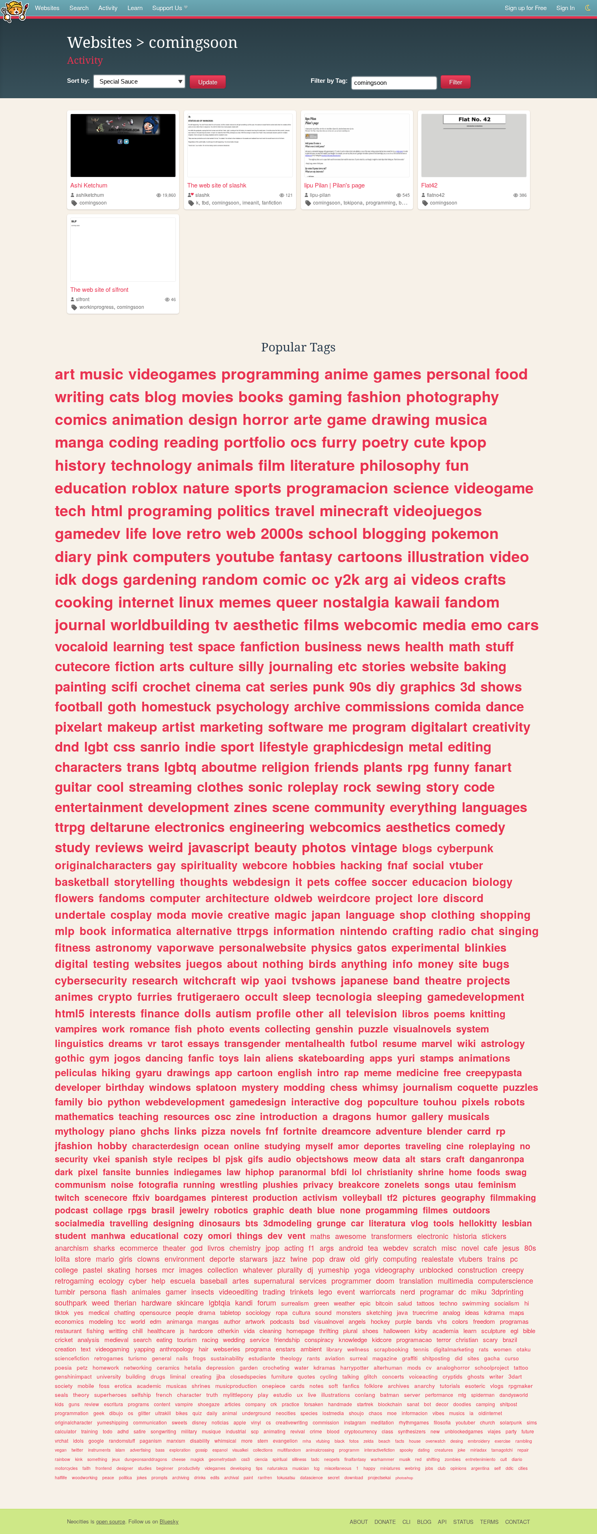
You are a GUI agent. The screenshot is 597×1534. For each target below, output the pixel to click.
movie (207, 914)
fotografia (158, 1184)
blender (444, 1131)
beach (384, 1441)
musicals (468, 1116)
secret (334, 1477)
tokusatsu (286, 1477)
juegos (204, 963)
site (468, 963)
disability (200, 1440)
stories (383, 665)
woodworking (84, 1477)
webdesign (261, 881)
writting (118, 1330)
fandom (472, 601)
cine (455, 1146)
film (271, 465)
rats (484, 1349)
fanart (493, 766)
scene (290, 806)
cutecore (82, 665)
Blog (424, 1521)
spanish (131, 1159)
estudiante (262, 1358)
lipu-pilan (320, 194)
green (321, 1303)
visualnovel (329, 1321)
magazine (384, 1358)
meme (378, 1072)
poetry (385, 441)
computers (172, 556)
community (349, 806)
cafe (491, 1247)
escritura (113, 1403)
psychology (252, 705)
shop (413, 914)
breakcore (359, 1184)
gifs (255, 1159)
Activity (108, 7)
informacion (415, 1412)
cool (110, 786)
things (250, 1235)
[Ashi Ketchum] (123, 145)
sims (532, 1422)
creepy (513, 1269)
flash (119, 1291)
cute (429, 441)
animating (275, 1431)
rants (313, 1358)
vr (151, 1043)
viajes (494, 1431)
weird (165, 846)
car (357, 1223)
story (442, 786)
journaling (301, 665)
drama (206, 1312)
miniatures (390, 1468)
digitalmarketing (454, 1349)
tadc (315, 1459)
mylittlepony (238, 1394)
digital (71, 963)
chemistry (245, 1247)
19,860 (169, 195)
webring (412, 1468)
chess (343, 1087)
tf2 (392, 1197)
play (263, 1394)
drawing (401, 419)
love (167, 533)
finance (160, 1013)
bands (424, 1321)
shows (501, 686)
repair (523, 1450)
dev (275, 1235)
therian (125, 1302)
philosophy (400, 465)
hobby (112, 1145)
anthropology (177, 1348)
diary (73, 556)
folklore (373, 1386)
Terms (489, 1521)
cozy (193, 1235)
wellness (358, 1349)
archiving (180, 1477)
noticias (220, 1422)
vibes (438, 1412)
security (71, 1159)
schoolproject (492, 1367)
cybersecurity (91, 980)
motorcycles (66, 1468)
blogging (394, 533)
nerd (407, 1291)
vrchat (61, 1440)
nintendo (363, 930)
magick (197, 1459)
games (397, 373)
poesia (63, 1367)
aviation (335, 1358)
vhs (442, 1321)
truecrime (425, 1312)
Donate (385, 1521)
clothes (220, 786)
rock (357, 786)
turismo (137, 1358)
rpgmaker (520, 1386)
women (502, 1349)
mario (105, 1258)
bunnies (152, 1172)
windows (170, 1087)
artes (240, 1280)
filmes (435, 1210)
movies (208, 396)
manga (79, 441)
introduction (289, 1116)
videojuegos (437, 510)
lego (325, 1291)
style (163, 1159)
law (233, 1172)
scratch (425, 1247)
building (136, 1376)
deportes (382, 1146)
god (196, 1247)
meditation (382, 1422)
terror (444, 1339)
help (158, 1280)
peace (108, 1477)
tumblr (65, 1291)
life (136, 533)
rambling (523, 1441)
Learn (135, 7)
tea (373, 1247)
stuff (499, 645)
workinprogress (97, 306)
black (339, 1441)
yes (79, 1312)
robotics (231, 1210)
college (66, 1269)
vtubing (323, 1441)
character (189, 1394)
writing (79, 396)
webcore (265, 865)
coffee (351, 881)
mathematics (84, 1116)
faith (86, 1468)
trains (496, 1258)
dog (353, 1101)
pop (318, 1258)
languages (494, 806)
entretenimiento (480, 1459)
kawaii (417, 601)
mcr (168, 1269)
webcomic (380, 624)
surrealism (295, 1303)
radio (452, 930)
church (487, 1422)
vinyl (256, 1422)
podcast (71, 1210)
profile (273, 1013)
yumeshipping (112, 1422)
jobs (429, 1468)
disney (199, 1422)
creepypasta (494, 1072)
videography (395, 1269)
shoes (370, 1330)
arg (377, 579)
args (327, 1247)
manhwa (108, 1235)
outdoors (471, 1210)
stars (430, 1159)
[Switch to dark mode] (588, 8)
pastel (92, 1269)
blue (326, 1210)
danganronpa (496, 1159)
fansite (117, 1172)
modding (304, 1087)
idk (66, 579)
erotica (123, 1386)
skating (118, 1269)
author (232, 1321)
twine (298, 1258)
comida (458, 705)
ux (300, 1394)
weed (100, 1302)
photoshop (404, 1477)
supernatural (274, 1280)
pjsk (234, 1159)
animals (225, 465)
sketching (379, 1312)
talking (350, 1376)
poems (449, 1013)
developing (240, 1468)
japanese (364, 980)
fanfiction (272, 202)
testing (111, 963)
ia (471, 1412)
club (442, 1468)
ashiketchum (90, 194)
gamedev (88, 533)
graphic (268, 1210)
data (391, 1159)
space (216, 645)
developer (78, 1087)
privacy (318, 1184)
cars (523, 624)
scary (490, 1339)
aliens (279, 1057)
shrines (201, 1386)
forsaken (313, 1403)
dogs (100, 579)
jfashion (74, 1145)
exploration (179, 1450)
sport (237, 746)
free (452, 1072)
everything (423, 806)
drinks (199, 1477)
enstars (286, 1348)
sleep (297, 996)
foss (104, 1386)
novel (470, 1247)
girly (371, 1258)
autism (233, 1013)
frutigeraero (208, 996)
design (213, 419)
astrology (503, 1043)
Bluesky (169, 1521)
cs (268, 1422)
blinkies (485, 947)
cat (255, 686)
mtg (462, 1394)
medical (99, 1312)
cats (124, 396)
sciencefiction (72, 1358)
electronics (190, 826)
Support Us (167, 7)
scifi (124, 686)
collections (263, 1450)
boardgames (180, 1197)
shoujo (356, 1412)
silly (251, 665)
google (96, 1440)
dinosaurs (219, 1223)
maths (320, 1235)
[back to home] (15, 11)
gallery (427, 1116)
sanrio (160, 746)
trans (143, 766)
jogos (127, 1057)
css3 (245, 1459)
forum (266, 1302)
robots (509, 1101)
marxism (176, 1440)
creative (249, 914)
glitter (144, 1412)
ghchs (155, 1131)
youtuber (465, 1422)
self (497, 1468)
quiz (197, 1412)
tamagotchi (502, 1450)
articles (232, 1403)
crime (316, 1431)
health (424, 645)
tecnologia (344, 996)
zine (245, 1116)
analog (451, 1312)
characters (88, 766)
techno (448, 1303)
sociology (258, 1312)
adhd (123, 1431)
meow (365, 1159)
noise (122, 1184)
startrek (365, 1403)
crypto (115, 996)
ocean (216, 1146)
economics (69, 1321)
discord (463, 897)
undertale (80, 914)
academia (446, 1330)
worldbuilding (160, 624)
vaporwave (185, 947)
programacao (414, 1339)
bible (529, 1330)
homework (106, 1367)
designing (173, 1223)
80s (530, 1247)
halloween (396, 1330)
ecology (111, 1280)
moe (392, 1412)
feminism (497, 1184)
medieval (116, 1339)
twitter (77, 1450)
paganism (151, 1440)
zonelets (402, 1184)
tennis (421, 1349)
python (124, 1101)
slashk (202, 194)
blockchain (390, 1403)
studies (144, 1468)
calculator (65, 1431)
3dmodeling (287, 1223)
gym (99, 1057)
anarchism (72, 1247)
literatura (387, 1223)
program (379, 726)
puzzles (520, 1087)
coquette (477, 1087)
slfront (82, 298)
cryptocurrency (360, 1431)
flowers (74, 897)
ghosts (476, 1376)
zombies (453, 1459)
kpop (468, 441)
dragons (352, 1116)
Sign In (565, 7)
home (460, 1172)
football (79, 705)
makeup (132, 726)
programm (349, 1450)
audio (279, 1159)
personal (458, 373)
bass (160, 1450)
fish (183, 1028)
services (313, 1280)
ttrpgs (252, 930)
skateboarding (331, 1057)
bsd (304, 1321)
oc (320, 579)
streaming (160, 786)
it (298, 881)
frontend (103, 1468)
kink (78, 1459)
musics (457, 1412)
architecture (237, 897)
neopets (332, 1459)
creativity (501, 726)
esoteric (475, 1386)
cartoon (255, 1072)
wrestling (239, 1184)
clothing (453, 914)
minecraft (354, 510)
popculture (393, 1101)
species (309, 1412)
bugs (495, 963)
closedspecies (248, 1376)
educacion (439, 881)
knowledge (353, 1339)
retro (203, 533)
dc (462, 1291)
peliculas (76, 1072)
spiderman (483, 1394)
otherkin (228, 1330)
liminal (178, 1376)
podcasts (282, 1321)
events (244, 1028)
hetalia (192, 1367)
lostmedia (333, 1412)
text (86, 1348)
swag (516, 1172)
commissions (387, 705)
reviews (119, 846)
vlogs (497, 1386)
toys (229, 1057)
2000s (282, 533)
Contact (517, 1521)
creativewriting (292, 1422)
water (301, 1367)
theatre (443, 980)
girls (125, 1258)
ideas (472, 1312)
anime (346, 373)
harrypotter (354, 1367)
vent (296, 1235)
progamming (392, 1210)
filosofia (442, 1422)
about (242, 963)
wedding (234, 1339)
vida (249, 1330)
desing (456, 1441)
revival (297, 1431)
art (65, 373)
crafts (485, 579)
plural (350, 1330)
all (335, 1013)
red (418, 1459)
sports (257, 487)
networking (138, 1367)
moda (171, 914)
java (402, 1312)
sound (323, 1312)
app (223, 1072)
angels (357, 1321)
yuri (406, 1057)
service (259, 1339)
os (130, 1412)
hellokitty (478, 1223)
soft (333, 1386)
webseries (226, 1348)
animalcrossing (320, 1450)
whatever (258, 1269)
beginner (164, 1468)
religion (285, 766)
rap (351, 1072)
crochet (166, 686)
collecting (288, 1028)
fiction (135, 665)
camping (485, 1403)
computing (400, 1258)
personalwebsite (262, 947)
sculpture (493, 1330)
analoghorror (453, 1367)
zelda (368, 1441)
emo (486, 624)
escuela (182, 1280)
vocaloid (81, 645)
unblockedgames (464, 1431)
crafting (413, 930)
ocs (303, 441)
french (164, 1394)
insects (202, 1291)
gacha (492, 1358)
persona (93, 1291)
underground (256, 1412)
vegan (61, 1450)
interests (112, 1013)
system (472, 1028)
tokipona (353, 202)
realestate (438, 1258)
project (394, 897)
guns (74, 1403)
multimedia (455, 1280)
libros (415, 1013)
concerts (393, 1376)
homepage (300, 1330)
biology (492, 881)
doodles (462, 1403)
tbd (205, 202)
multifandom (289, 1450)
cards (297, 1386)
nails (182, 1358)
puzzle (373, 1028)
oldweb (293, 897)
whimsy (380, 1087)
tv (221, 624)
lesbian (517, 1223)
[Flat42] (474, 145)
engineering (267, 826)
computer (175, 897)
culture (211, 665)
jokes (142, 1477)
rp (501, 1131)
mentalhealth (315, 1043)
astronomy (123, 947)
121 (289, 195)
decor (442, 1403)
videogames (172, 373)
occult (261, 996)
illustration (446, 556)
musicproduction (236, 1386)
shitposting (436, 1358)
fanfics (351, 1386)
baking (406, 202)
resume (400, 1043)
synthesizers (412, 1431)
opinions (458, 1468)
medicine (417, 1072)
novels (245, 1131)
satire (140, 1431)
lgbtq (180, 766)
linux (196, 601)
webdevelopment (185, 1101)
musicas (176, 1386)
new (435, 1431)
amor (348, 1146)
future (527, 1431)
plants (382, 766)
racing (210, 1339)
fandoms (122, 897)
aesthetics (418, 826)
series (289, 686)
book (93, 930)
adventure (399, 1131)
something (97, 1459)
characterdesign (165, 1146)
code (479, 786)
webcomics (345, 826)
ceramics (168, 1367)
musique (211, 1431)
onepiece (274, 1386)
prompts (159, 1477)
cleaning (270, 1330)
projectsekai (379, 1477)
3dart (515, 1376)
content (162, 1403)
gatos (372, 947)
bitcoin (384, 1303)
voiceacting (423, 1376)
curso (512, 1358)
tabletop (230, 1312)
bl (217, 1159)
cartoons (369, 556)
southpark (71, 1302)
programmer (351, 1280)
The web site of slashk (217, 185)
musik (404, 1459)
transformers (391, 1235)
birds (322, 963)
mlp (65, 930)
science (421, 487)
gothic (69, 1057)
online (247, 1146)
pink (112, 556)
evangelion (285, 1440)
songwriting (163, 1431)
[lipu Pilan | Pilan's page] (357, 145)
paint (248, 1477)
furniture (282, 1376)
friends (336, 766)
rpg (418, 766)
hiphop (259, 1172)
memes (245, 601)
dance (505, 705)
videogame (494, 487)
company (255, 1403)
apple (240, 1422)
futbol (364, 1043)
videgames (215, 1468)
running (199, 1184)
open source (110, 1521)
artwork (255, 1321)
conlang (365, 1394)
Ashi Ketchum (89, 185)
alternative (204, 930)
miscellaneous (337, 1468)
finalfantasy (355, 1459)
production (275, 1197)
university (109, 1376)
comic (285, 579)
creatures (444, 1450)
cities (523, 1468)
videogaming (112, 1348)
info (402, 963)
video (509, 556)
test (181, 645)
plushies (280, 1184)
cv (429, 1367)
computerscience (505, 1280)
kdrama (494, 1312)
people (184, 1312)
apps (381, 1057)
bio (95, 1101)
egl (514, 1330)
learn (469, 1330)
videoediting (238, 1291)
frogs (199, 1358)
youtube (245, 556)
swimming (475, 1303)
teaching (139, 1116)
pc (514, 1258)
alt (410, 1159)
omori (220, 1235)
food (511, 373)
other (310, 1013)
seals (61, 1394)
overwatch (436, 1441)
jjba (220, 1376)
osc (222, 1116)
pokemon (465, 533)
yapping (144, 1348)
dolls (197, 1013)
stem (262, 1440)
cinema (218, 686)
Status (463, 1521)
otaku (524, 1349)
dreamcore (346, 1131)
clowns (148, 1258)
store (83, 1258)
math (464, 645)
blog (161, 396)
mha (307, 1441)
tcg (317, 1468)
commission (326, 1422)
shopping (505, 914)
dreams (125, 1043)
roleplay (313, 786)
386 (523, 195)
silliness (299, 1459)
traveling (423, 1146)
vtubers (470, 1258)
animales (146, 1291)
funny (451, 766)
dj (310, 1269)
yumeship (333, 1269)
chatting (124, 1312)
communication (150, 1422)
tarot (172, 1043)
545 (406, 195)
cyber (138, 1280)
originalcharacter (73, 1422)
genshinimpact (73, 1376)
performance (439, 1394)
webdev (395, 1247)
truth (212, 1394)
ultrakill (163, 1412)
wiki (466, 1043)
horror (265, 419)
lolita (62, 1258)
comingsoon (93, 202)
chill (137, 1330)
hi (526, 1303)
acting (294, 1247)
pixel (88, 1172)
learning (138, 645)
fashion (374, 396)
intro (328, 1072)
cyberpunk (465, 847)
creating (201, 1376)
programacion (337, 487)
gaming (315, 396)
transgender (252, 1043)
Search (79, 7)
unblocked (436, 1269)
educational (154, 1235)
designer (125, 1468)
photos (324, 846)
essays (203, 1043)
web (241, 533)
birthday (125, 1087)
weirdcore (344, 897)
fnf (272, 1131)
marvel (437, 1043)
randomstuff (122, 1440)
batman (389, 1394)
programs (138, 1403)
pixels (475, 1101)
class (387, 1431)
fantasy (306, 556)
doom (385, 1280)
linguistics (79, 1043)
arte (308, 419)
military (189, 1431)
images (191, 1269)
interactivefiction (379, 1450)
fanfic (201, 1057)
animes (74, 996)
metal (426, 746)
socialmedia (80, 1223)
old (355, 1258)
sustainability (227, 1358)
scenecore (106, 1197)
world (138, 1321)
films (321, 624)
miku (479, 1291)
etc (347, 665)
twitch (67, 1197)
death (300, 1210)
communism (80, 1184)
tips (259, 1468)
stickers (494, 1235)
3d (468, 686)
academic (149, 1386)
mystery (260, 1087)
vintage (374, 846)
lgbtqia (219, 1302)
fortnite (300, 1131)
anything (364, 963)
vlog (419, 1223)
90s (360, 686)
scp (255, 1431)
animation (148, 419)
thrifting (328, 1330)
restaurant (68, 1330)
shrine (431, 1172)
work (113, 1028)
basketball (82, 881)
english (295, 1072)
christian (467, 1339)
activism (320, 1197)
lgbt (96, 746)
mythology (79, 1131)
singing (519, 930)
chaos (375, 1412)
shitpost (508, 1403)
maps (516, 1312)
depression (220, 1367)
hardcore (201, 1330)
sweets (179, 1422)
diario (517, 1459)
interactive (315, 1101)
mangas (208, 1321)
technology (151, 465)
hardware (156, 1302)
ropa (282, 1312)
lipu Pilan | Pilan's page (334, 185)
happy (369, 1468)
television (371, 1013)
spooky (406, 1450)
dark (64, 1172)
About (359, 1521)
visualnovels (422, 1028)
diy (385, 686)
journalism (427, 1087)
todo (107, 1431)
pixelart (78, 726)
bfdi (339, 1172)
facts (399, 1441)
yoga (362, 1269)
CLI (406, 1521)
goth (122, 705)
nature (206, 487)
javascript (218, 846)
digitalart (439, 726)
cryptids (453, 1376)
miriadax (478, 1450)
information (304, 930)
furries (154, 996)
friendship (287, 1339)
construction (477, 1269)
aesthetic (266, 624)
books (260, 396)
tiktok (62, 1312)
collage (108, 1210)
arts (172, 665)
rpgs (137, 1210)
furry (339, 441)
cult (503, 1459)
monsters (348, 1312)
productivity (189, 1468)
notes (316, 1386)
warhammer (382, 1459)
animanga (180, 1321)
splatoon (216, 1087)
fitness (73, 947)
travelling (129, 1223)
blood (333, 1431)
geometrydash (222, 1459)
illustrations (335, 1394)
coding (134, 441)
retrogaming (74, 1280)
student (70, 1235)
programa (258, 1348)
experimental (426, 947)
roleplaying (492, 1146)
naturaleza (277, 1468)
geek (98, 1412)
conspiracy (319, 1339)
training (89, 1431)
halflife (61, 1477)
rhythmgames (414, 1422)
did (459, 1358)
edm (156, 1321)
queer (297, 601)
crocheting (276, 1367)
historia (465, 1235)
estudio (282, 1394)
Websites (47, 7)
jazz (279, 1258)
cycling (328, 1376)
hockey (380, 1321)
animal (229, 1412)
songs (437, 1184)
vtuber (466, 865)
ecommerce (139, 1247)
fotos (354, 1441)
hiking (116, 1072)
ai (400, 579)
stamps (437, 1057)
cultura (301, 1312)
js (182, 1330)
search (142, 1339)
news (383, 645)
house (415, 1441)
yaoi (275, 980)
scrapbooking (391, 1349)
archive (317, 705)
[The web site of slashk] (240, 145)
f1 (312, 1247)
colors (460, 1321)
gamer (176, 1291)
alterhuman (388, 1367)
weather (344, 1303)
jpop (272, 1247)
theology (291, 1358)
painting (80, 686)
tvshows (314, 980)
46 (173, 299)
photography (452, 396)
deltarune (120, 826)
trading (274, 1291)
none (350, 1210)
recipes (192, 1159)
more (247, 1440)
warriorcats (378, 1291)
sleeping (399, 996)
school (332, 533)
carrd (479, 1131)
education (91, 487)
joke (461, 1450)
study (72, 846)
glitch (370, 1376)
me (337, 726)
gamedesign (257, 1101)
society (64, 1386)
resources (187, 1116)
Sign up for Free (526, 7)
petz (82, 1367)
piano (122, 1131)
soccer (389, 881)
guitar (73, 786)
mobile (86, 1386)
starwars (254, 1258)
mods (414, 1367)
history (80, 465)
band (406, 980)
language (370, 914)
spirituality (209, 865)
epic (365, 1303)
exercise (502, 1441)
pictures (419, 1197)
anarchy (424, 1386)
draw (337, 1258)
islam (120, 1450)
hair (203, 1348)
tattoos (426, 1303)
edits (214, 1477)
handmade (340, 1403)
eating (164, 1339)
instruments (99, 1450)
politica (125, 1477)
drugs (158, 1376)
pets (318, 881)
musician (300, 1468)
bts (251, 1223)
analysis (89, 1339)
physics (331, 947)
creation (65, 1348)
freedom (484, 1321)
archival (231, 1477)
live (312, 1394)
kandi (244, 1302)
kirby (421, 1330)
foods (488, 1172)
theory (81, 1394)
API (442, 1521)
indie (200, 746)
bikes (182, 1412)
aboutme (229, 766)
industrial (236, 1431)
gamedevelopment (475, 996)
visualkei (240, 1450)
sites (473, 1358)
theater (174, 1247)
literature (322, 465)
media (444, 624)
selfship (141, 1394)
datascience (311, 1477)
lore (427, 897)
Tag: (329, 80)
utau (464, 1184)
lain (252, 1057)
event (346, 1291)
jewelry (194, 1210)
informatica (141, 930)
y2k (347, 579)
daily (212, 1412)
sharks (104, 1247)
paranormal (302, 1172)
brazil (510, 1339)
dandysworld (514, 1394)
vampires (76, 1028)
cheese (179, 1459)
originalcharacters (103, 865)
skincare (190, 1302)
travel (295, 510)
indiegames (198, 1172)
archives (398, 1386)
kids (59, 1403)
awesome (350, 1235)
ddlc (509, 1468)
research (155, 980)
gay (166, 865)
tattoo (521, 1367)
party (511, 1431)
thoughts (204, 881)
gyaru (149, 1072)
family (69, 1101)
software (295, 726)
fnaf (397, 865)
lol (357, 1172)
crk (273, 1403)
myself (319, 1146)
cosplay (131, 914)
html (107, 510)
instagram (355, 1422)
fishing (95, 1330)
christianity (390, 1172)
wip (250, 980)
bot (427, 1403)
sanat (413, 1403)
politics (243, 510)
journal (80, 624)
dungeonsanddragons (146, 1459)
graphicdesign (358, 746)
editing (469, 746)
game (347, 419)
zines (250, 806)
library (334, 1349)
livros (216, 1247)
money (436, 963)
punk (328, 686)
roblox (155, 487)
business (333, 645)
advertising (140, 1450)
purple (403, 1321)
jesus (510, 1247)
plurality (290, 1269)
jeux (116, 1459)
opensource (155, 1312)
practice (290, 1403)
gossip (201, 1450)
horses (146, 1269)
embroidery (479, 1441)
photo (211, 1028)
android (351, 1247)
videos (435, 579)
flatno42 (436, 194)
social (428, 865)
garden (249, 1367)
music (101, 373)
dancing (164, 1057)
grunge (331, 1223)
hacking (361, 865)
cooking (84, 601)
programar (437, 1291)
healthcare (161, 1330)
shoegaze (209, 1403)
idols (78, 1440)
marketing (231, 726)
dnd (67, 746)
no (525, 1146)
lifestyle (283, 746)
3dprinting (507, 1291)
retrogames (108, 1358)
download (353, 1477)
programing (170, 510)
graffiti (409, 1358)
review (91, 1403)
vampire (184, 1403)
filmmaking (513, 1197)
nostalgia (356, 601)
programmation (72, 1412)
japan (326, 914)
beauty (275, 846)
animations (484, 1057)
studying (282, 1146)
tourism (187, 1339)
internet (146, 601)
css (124, 746)
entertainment (99, 806)
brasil (163, 1210)
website (434, 665)
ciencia (261, 1459)
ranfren (265, 1477)
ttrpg (70, 826)
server (412, 1394)
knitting (488, 1013)
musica (461, 419)
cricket (64, 1339)
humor (391, 1116)
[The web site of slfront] (123, 249)
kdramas (324, 1367)
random (230, 579)
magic (291, 914)
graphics (427, 686)
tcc (122, 1321)
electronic (432, 1235)
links (185, 1131)
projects (488, 980)
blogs (417, 847)
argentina (480, 1468)
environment (184, 1258)
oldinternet (490, 1412)
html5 (69, 1013)
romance (150, 1028)
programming (381, 202)
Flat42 (429, 185)
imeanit (250, 202)
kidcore (382, 1339)
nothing (283, 963)
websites (157, 963)
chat (482, 930)
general (161, 1358)
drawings (188, 1072)
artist (178, 726)
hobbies (313, 865)
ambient (311, 1348)
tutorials (450, 1386)
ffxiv (141, 1197)
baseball (213, 1280)
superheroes (110, 1394)
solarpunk (511, 1422)
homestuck (176, 705)
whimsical (225, 1440)
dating (424, 1450)
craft (455, 1159)
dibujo (116, 1412)
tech (70, 510)
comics (81, 419)
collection (223, 1269)
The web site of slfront (99, 289)
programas (514, 1321)
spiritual (280, 1459)
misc (448, 1247)
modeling (101, 1321)
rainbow (62, 1459)
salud (405, 1303)
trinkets (302, 1291)
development (188, 806)
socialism (506, 1303)
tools (443, 1223)
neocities (286, 1412)
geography (463, 1197)
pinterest (229, 1197)
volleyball (362, 1197)
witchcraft (209, 980)
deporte (222, 1258)
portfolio (255, 441)
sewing (398, 786)
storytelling (144, 881)
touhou (440, 1101)
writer (496, 1376)
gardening (160, 579)
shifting (433, 1459)
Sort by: (78, 80)
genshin (334, 1028)
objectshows (322, 1159)
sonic (265, 786)
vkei (101, 1159)
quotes (306, 1376)
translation (416, 1280)
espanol (219, 1450)
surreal (359, 1358)
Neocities (78, 1521)
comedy (480, 826)
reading (191, 441)
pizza (213, 1131)
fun (457, 465)
